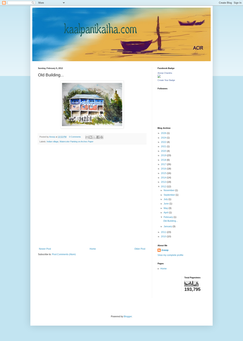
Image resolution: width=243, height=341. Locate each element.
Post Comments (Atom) (64, 254)
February (169, 217)
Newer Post (45, 249)
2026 (164, 133)
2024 (164, 137)
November (169, 190)
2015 (164, 173)
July (166, 199)
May (166, 208)
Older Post (139, 249)
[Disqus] (92, 196)
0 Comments (75, 137)
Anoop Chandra (165, 73)
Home (93, 249)
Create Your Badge (166, 80)
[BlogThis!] (91, 137)
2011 (164, 232)
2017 (164, 164)
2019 (164, 155)
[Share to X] (94, 137)
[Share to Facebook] (98, 137)
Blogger (128, 316)
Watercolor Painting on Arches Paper (76, 141)
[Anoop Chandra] (159, 77)
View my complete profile (170, 255)
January (168, 226)
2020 (164, 151)
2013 (164, 182)
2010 (164, 236)
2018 (164, 160)
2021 (164, 146)
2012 (164, 186)
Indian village (52, 141)
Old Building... (170, 221)
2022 (164, 142)
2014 (164, 177)
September (170, 195)
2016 (164, 168)
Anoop (164, 250)
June (166, 203)
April (166, 212)
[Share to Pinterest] (101, 137)
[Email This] (87, 137)
